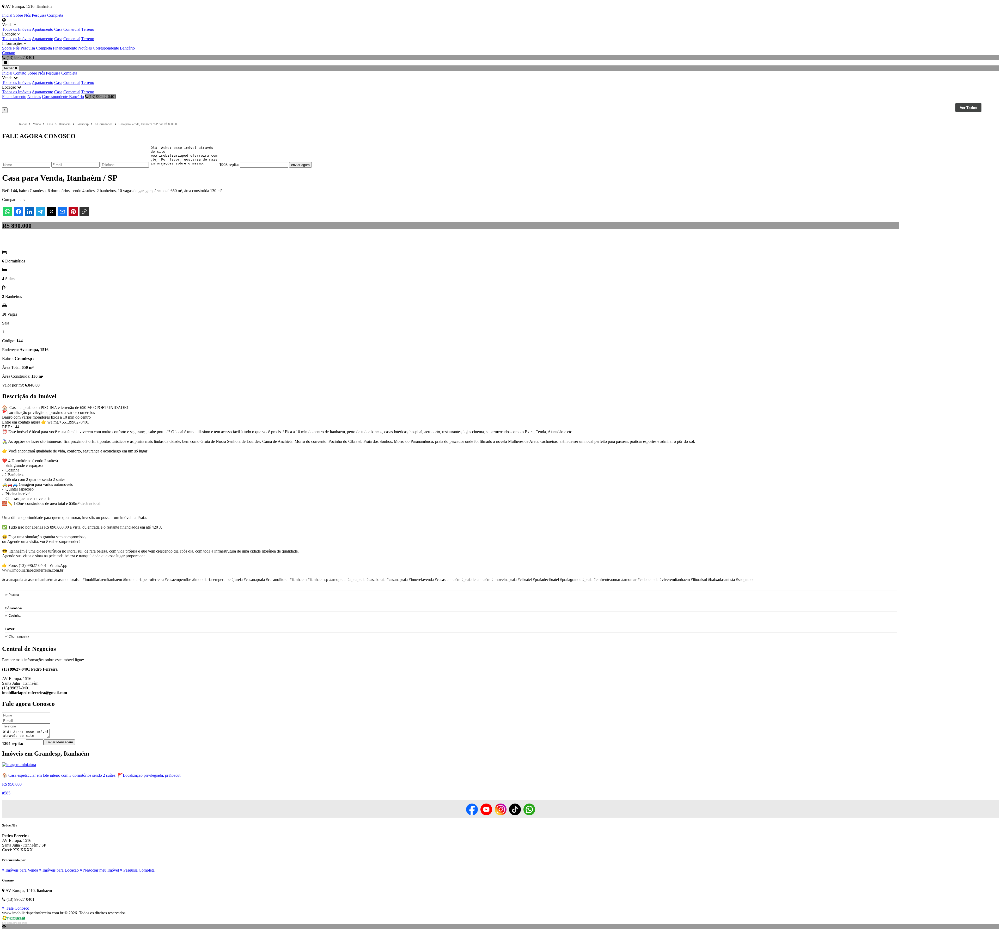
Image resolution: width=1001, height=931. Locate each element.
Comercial (71, 29)
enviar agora (300, 165)
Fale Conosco (16, 908)
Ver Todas (968, 108)
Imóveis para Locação (60, 870)
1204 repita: (12, 743)
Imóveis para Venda (21, 870)
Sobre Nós (22, 15)
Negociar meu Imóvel (100, 870)
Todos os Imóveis (16, 29)
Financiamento (65, 48)
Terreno (87, 29)
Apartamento (42, 29)
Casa (58, 29)
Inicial (7, 15)
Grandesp (24, 358)
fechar (9, 68)
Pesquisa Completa (47, 15)
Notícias (85, 48)
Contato (8, 53)
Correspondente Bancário (114, 48)
